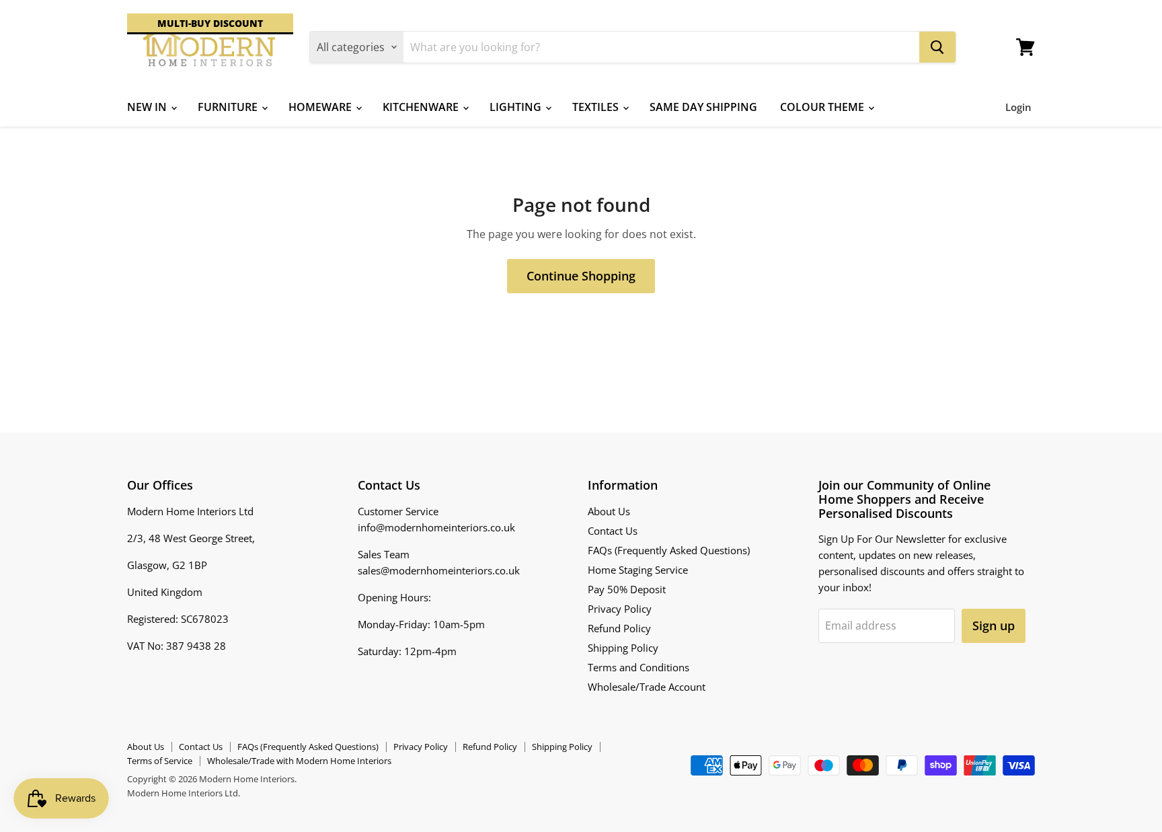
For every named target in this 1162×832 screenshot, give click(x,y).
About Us (609, 511)
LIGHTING (517, 107)
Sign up (993, 625)
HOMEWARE (321, 107)
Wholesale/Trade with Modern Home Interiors (299, 761)
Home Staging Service (638, 569)
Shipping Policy (623, 647)
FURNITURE (229, 107)
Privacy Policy (620, 608)
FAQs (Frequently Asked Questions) (669, 550)
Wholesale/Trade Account (646, 686)
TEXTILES (596, 107)
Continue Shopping (581, 276)
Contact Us (612, 530)
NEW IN (148, 107)
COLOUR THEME (823, 107)
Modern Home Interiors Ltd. (183, 793)
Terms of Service (159, 761)
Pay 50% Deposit (627, 589)
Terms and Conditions (638, 667)
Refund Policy (619, 628)
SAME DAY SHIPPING (703, 107)
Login (1018, 107)
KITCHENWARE (422, 107)
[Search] (937, 47)
